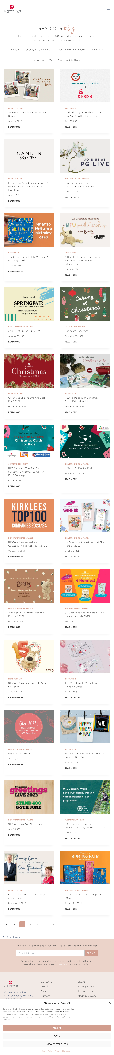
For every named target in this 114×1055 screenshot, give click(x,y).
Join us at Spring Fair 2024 (24, 330)
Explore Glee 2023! (19, 753)
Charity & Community (75, 327)
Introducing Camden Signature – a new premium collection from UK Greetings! (28, 186)
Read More (15, 127)
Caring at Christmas (76, 330)
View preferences (57, 1044)
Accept (57, 1027)
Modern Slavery (87, 995)
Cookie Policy (47, 1051)
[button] (109, 1002)
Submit (91, 953)
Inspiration (13, 253)
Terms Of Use (86, 991)
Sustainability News (74, 820)
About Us (46, 991)
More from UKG (15, 108)
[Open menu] (108, 8)
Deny (57, 1036)
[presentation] (29, 85)
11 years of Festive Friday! (80, 468)
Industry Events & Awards (77, 179)
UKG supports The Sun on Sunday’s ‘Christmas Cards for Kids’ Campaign (26, 472)
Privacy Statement (63, 1051)
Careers (45, 995)
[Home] (3, 937)
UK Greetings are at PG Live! (25, 823)
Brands (45, 986)
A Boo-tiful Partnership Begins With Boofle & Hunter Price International (83, 260)
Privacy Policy (61, 964)
